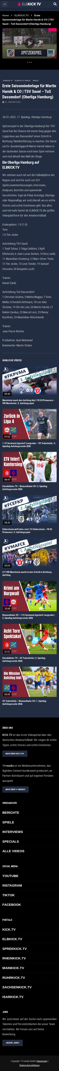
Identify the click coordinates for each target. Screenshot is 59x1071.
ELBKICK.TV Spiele (23, 80)
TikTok (8, 895)
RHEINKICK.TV (14, 958)
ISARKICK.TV (12, 997)
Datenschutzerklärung (29, 1065)
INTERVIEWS (12, 832)
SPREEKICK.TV (14, 948)
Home (5, 15)
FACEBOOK (11, 904)
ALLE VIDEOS (13, 851)
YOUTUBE (10, 876)
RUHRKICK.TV (13, 977)
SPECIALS (10, 841)
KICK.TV (9, 929)
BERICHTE (10, 812)
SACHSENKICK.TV (17, 987)
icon (29, 380)
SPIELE (36, 80)
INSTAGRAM (12, 885)
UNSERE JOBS (12, 1043)
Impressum (42, 1061)
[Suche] (55, 4)
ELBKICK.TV (21, 15)
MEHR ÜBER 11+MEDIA (15, 789)
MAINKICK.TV (13, 968)
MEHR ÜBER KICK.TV (14, 754)
